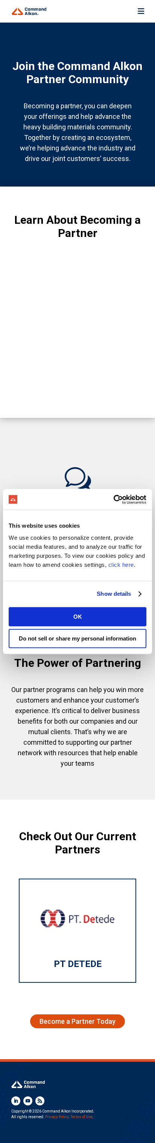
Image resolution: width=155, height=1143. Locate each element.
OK (77, 616)
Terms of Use (81, 1117)
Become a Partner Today (77, 1021)
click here (121, 565)
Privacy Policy (56, 1117)
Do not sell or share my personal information (77, 638)
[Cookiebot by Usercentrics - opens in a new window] (113, 499)
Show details (114, 593)
